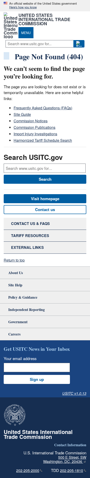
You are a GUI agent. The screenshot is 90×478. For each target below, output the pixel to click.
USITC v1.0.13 (74, 393)
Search (45, 179)
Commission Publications (34, 127)
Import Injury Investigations (35, 133)
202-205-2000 (27, 470)
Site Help (15, 285)
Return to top (14, 260)
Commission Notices (31, 120)
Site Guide (22, 114)
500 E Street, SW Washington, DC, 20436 (64, 459)
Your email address (20, 358)
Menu (26, 32)
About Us (15, 272)
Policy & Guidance (22, 297)
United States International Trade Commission (44, 19)
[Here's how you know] (45, 5)
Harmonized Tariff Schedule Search (43, 140)
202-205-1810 (71, 470)
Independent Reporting (26, 309)
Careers (14, 334)
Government (17, 321)
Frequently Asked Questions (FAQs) (43, 108)
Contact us (45, 209)
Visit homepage (45, 198)
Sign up (37, 379)
